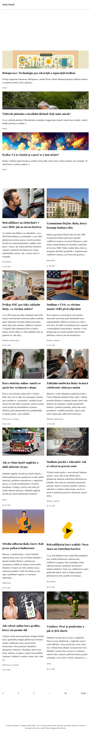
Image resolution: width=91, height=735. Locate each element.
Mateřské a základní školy (10, 340)
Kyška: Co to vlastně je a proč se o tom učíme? (30, 154)
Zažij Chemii (8, 4)
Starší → (85, 693)
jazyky (4, 500)
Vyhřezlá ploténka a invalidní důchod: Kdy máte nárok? (36, 113)
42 (66, 693)
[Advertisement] (45, 27)
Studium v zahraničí (53, 340)
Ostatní (4, 88)
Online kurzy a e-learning (10, 419)
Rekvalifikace (6, 262)
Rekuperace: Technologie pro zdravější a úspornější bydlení (38, 73)
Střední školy (51, 260)
